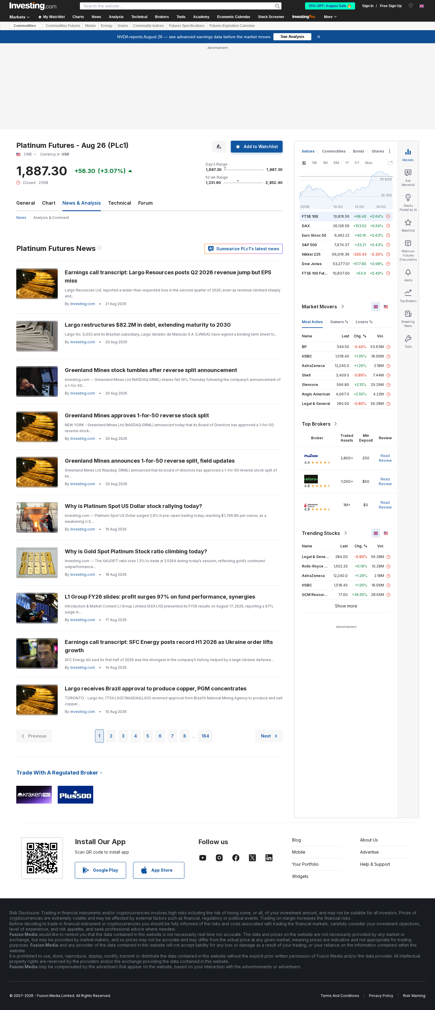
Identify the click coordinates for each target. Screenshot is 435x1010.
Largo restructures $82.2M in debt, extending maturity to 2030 (148, 325)
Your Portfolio (305, 864)
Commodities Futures (63, 26)
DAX (306, 226)
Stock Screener (271, 17)
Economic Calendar (233, 17)
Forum (145, 203)
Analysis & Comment (51, 217)
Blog (296, 839)
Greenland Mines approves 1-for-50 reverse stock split (137, 415)
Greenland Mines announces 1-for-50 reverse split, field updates (150, 461)
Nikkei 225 (311, 254)
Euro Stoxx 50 (314, 235)
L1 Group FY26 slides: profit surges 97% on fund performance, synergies (160, 597)
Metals (90, 26)
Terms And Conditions (339, 995)
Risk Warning (414, 995)
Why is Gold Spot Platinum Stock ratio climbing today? (136, 551)
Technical (119, 203)
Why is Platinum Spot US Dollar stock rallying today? (133, 506)
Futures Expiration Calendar (232, 26)
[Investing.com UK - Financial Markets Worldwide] (32, 6)
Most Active (312, 322)
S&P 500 (309, 245)
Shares (378, 151)
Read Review (385, 458)
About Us (369, 839)
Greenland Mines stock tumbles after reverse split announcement (151, 370)
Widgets (300, 876)
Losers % (364, 322)
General (25, 203)
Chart (48, 203)
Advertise (369, 852)
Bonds (358, 151)
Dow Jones (312, 264)
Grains (122, 26)
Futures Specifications (186, 26)
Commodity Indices (148, 26)
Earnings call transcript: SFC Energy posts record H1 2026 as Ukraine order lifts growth (169, 646)
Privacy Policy (381, 995)
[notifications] (410, 5)
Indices (308, 151)
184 (205, 735)
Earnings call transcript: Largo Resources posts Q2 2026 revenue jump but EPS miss (168, 276)
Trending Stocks (321, 533)
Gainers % (339, 322)
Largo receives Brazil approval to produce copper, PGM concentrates (155, 688)
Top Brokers (316, 424)
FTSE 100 (310, 216)
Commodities (25, 26)
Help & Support (375, 864)
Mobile (298, 852)
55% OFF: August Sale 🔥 (330, 6)
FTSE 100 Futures (317, 273)
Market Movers (319, 307)
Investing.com (82, 304)
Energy (106, 26)
